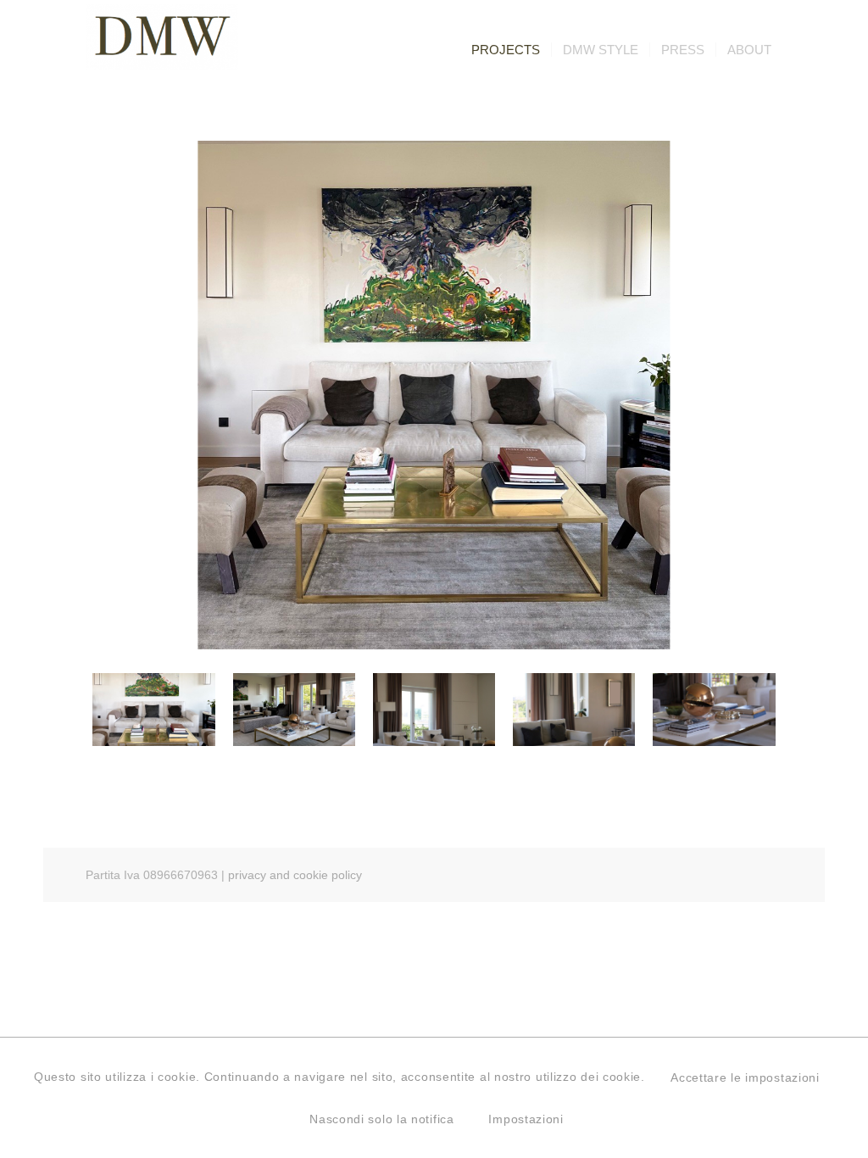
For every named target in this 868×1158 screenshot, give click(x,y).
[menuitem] (505, 50)
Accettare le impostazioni (745, 1077)
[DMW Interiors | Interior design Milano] (162, 52)
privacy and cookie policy (295, 875)
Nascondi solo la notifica (381, 1119)
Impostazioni (525, 1119)
